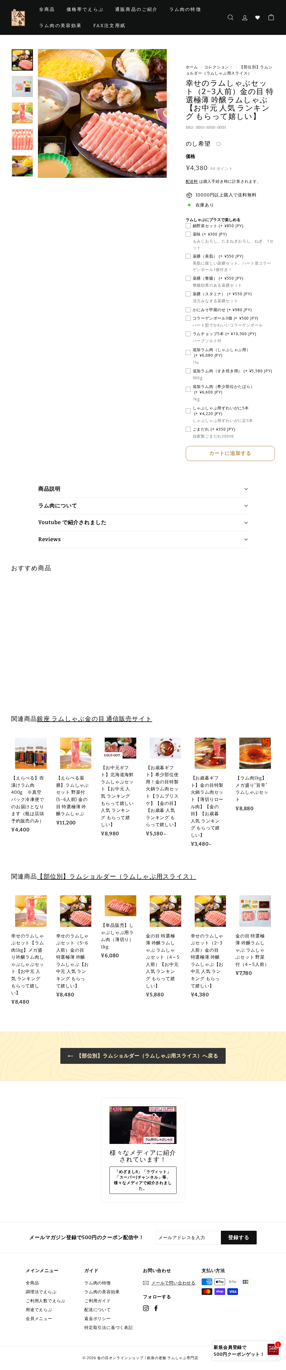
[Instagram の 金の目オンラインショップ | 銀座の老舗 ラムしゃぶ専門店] (146, 1307)
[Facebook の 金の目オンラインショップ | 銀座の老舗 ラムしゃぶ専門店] (156, 1307)
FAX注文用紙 (109, 25)
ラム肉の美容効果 (60, 25)
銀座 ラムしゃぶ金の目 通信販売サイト (94, 719)
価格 (191, 156)
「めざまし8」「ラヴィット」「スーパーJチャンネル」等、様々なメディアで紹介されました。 (143, 1180)
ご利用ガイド (97, 1300)
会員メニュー (39, 1318)
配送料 (192, 181)
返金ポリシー (97, 1318)
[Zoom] (102, 113)
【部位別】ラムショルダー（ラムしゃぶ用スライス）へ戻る (146, 1056)
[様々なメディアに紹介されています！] (142, 1125)
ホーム (192, 67)
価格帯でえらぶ (85, 9)
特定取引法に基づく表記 (108, 1327)
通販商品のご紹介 (136, 9)
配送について (97, 1309)
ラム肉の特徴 (185, 9)
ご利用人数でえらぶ (45, 1300)
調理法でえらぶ (41, 1291)
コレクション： (218, 67)
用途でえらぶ (39, 1309)
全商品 (47, 9)
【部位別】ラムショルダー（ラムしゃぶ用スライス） (116, 876)
